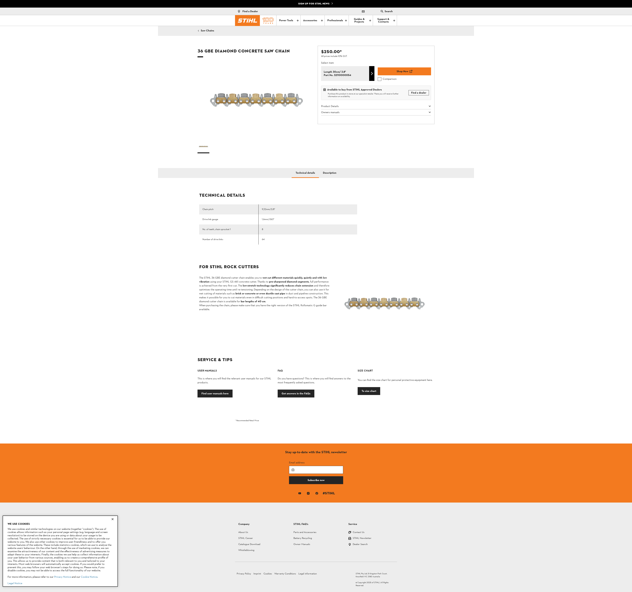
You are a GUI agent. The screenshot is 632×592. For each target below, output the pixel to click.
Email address (297, 462)
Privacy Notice (62, 577)
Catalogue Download (249, 544)
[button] (256, 101)
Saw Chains (207, 30)
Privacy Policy (244, 574)
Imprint (257, 574)
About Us (243, 532)
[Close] (112, 519)
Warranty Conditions (285, 574)
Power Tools (286, 20)
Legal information (307, 574)
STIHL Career (245, 538)
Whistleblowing (246, 550)
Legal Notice (15, 583)
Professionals (335, 20)
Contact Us (358, 532)
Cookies (267, 574)
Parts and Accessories (304, 532)
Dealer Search (360, 544)
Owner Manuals (301, 544)
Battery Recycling (302, 538)
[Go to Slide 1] (203, 147)
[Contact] (363, 11)
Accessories (310, 20)
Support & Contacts (383, 20)
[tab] (305, 173)
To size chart (369, 391)
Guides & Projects (359, 20)
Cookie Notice (89, 577)
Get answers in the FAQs (296, 393)
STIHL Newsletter (362, 538)
